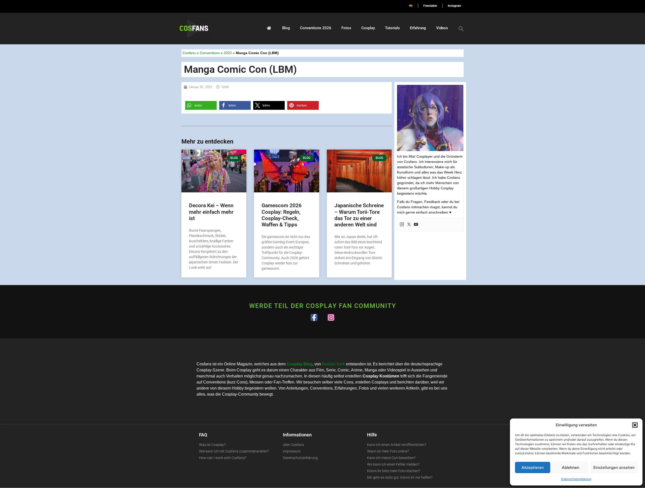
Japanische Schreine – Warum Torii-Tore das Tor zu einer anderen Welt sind (359, 215)
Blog (286, 28)
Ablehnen (570, 467)
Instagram (454, 6)
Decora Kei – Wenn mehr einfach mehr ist (211, 211)
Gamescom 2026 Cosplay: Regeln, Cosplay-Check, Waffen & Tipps (282, 215)
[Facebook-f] (314, 317)
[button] (634, 425)
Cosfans (189, 53)
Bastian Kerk (333, 364)
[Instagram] (402, 224)
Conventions (210, 53)
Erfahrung (418, 28)
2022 (228, 53)
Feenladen (430, 6)
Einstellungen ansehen (614, 467)
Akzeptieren (533, 467)
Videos (442, 28)
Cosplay (368, 28)
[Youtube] (416, 224)
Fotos (346, 28)
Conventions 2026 (315, 28)
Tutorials (392, 28)
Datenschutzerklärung (576, 479)
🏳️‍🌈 (411, 6)
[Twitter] (409, 224)
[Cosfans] (269, 28)
